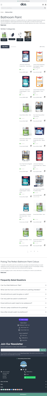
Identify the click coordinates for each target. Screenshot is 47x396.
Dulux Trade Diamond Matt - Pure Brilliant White (39, 190)
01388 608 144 (24, 337)
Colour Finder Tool (25, 330)
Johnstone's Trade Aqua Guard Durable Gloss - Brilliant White (39, 165)
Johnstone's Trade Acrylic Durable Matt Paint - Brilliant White (39, 140)
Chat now (24, 335)
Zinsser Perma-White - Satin (39, 214)
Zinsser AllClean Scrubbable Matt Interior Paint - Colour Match (25, 216)
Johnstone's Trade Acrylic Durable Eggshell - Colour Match (25, 91)
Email (27, 374)
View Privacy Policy (25, 353)
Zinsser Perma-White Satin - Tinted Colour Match (39, 240)
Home (2, 12)
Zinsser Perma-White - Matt (25, 114)
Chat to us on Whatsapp (31, 377)
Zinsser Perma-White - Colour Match (26, 240)
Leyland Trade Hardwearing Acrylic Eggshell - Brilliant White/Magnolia (38, 66)
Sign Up (43, 350)
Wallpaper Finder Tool (24, 325)
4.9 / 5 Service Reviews (24, 1)
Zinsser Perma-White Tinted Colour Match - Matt (25, 139)
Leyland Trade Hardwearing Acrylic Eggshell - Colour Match (38, 91)
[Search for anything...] (45, 8)
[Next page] (37, 251)
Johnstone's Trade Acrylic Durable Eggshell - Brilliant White (25, 191)
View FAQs (24, 340)
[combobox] (23, 8)
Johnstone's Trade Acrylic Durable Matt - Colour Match (25, 65)
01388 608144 (29, 371)
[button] (23, 394)
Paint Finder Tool (24, 327)
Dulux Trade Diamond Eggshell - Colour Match (26, 164)
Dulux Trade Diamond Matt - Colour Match (39, 115)
